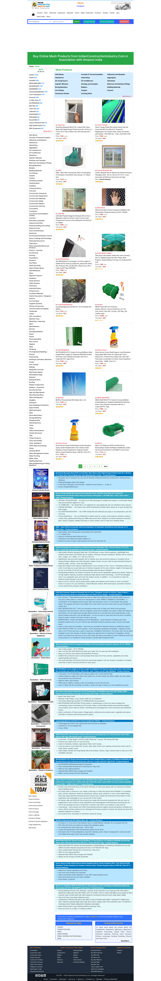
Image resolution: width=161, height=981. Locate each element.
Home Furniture (34, 799)
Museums (60, 962)
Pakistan (119, 950)
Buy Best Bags (95, 962)
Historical (60, 959)
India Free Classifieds (97, 969)
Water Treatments (87, 13)
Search (76, 21)
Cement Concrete (63, 929)
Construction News (35, 955)
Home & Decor (34, 809)
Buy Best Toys (95, 964)
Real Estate (41, 16)
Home (46, 979)
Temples (75, 957)
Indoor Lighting (34, 815)
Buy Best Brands (96, 950)
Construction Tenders (36, 959)
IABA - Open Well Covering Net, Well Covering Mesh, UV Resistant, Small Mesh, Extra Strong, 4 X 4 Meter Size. (73, 175)
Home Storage (34, 812)
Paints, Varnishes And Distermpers (69, 936)
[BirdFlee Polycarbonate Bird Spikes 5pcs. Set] (74, 384)
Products (98, 13)
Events (112, 13)
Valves (77, 13)
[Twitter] (39, 975)
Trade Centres (77, 959)
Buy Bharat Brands (96, 952)
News (48, 16)
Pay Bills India (95, 955)
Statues (75, 955)
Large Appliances (35, 824)
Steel (46, 13)
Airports (59, 950)
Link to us (71, 979)
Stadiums (76, 952)
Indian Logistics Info (97, 966)
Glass (59, 931)
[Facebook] (36, 975)
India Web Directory (97, 971)
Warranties (32, 828)
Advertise (62, 979)
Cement (39, 13)
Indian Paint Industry (36, 964)
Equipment (61, 13)
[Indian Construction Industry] (40, 5)
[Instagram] (42, 975)
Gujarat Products (35, 957)
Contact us (90, 979)
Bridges (59, 955)
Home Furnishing (34, 802)
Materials (70, 13)
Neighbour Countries (36, 966)
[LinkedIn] (45, 975)
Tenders (105, 13)
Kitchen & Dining (34, 818)
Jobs (117, 13)
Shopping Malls (77, 950)
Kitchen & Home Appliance (38, 821)
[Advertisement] (80, 38)
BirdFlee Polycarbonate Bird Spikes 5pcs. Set (71, 400)
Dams (59, 957)
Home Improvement (36, 805)
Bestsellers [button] (124, 21)
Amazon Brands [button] (89, 21)
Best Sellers (33, 796)
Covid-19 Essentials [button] (107, 21)
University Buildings (79, 962)
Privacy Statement (110, 979)
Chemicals (52, 13)
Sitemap (99, 979)
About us (81, 979)
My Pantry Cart (95, 957)
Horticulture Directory (36, 962)
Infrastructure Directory (37, 971)
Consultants (33, 950)
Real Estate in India (36, 969)
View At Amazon (105, 179)
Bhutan (119, 952)
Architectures (61, 952)
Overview (53, 979)
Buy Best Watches (96, 959)
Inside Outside (62, 934)
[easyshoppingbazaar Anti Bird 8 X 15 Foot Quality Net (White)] (74, 291)
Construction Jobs (35, 952)
